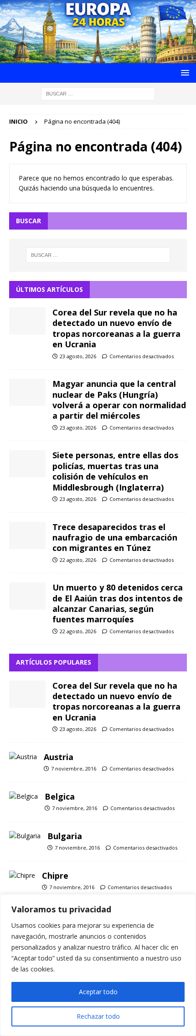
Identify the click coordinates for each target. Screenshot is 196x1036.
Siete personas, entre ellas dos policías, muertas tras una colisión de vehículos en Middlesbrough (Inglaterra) (115, 471)
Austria (58, 756)
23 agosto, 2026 (78, 356)
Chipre (55, 875)
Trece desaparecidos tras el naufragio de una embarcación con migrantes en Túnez (114, 537)
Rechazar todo (98, 1016)
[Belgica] (23, 796)
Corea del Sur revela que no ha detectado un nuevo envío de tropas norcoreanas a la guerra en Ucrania (116, 328)
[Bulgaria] (25, 836)
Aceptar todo (98, 991)
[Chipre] (22, 876)
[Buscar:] (98, 93)
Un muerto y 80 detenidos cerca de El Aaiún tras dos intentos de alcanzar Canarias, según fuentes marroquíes (117, 603)
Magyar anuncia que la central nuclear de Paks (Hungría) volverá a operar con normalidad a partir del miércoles (119, 399)
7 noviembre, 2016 (73, 768)
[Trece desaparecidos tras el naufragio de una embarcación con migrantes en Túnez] (27, 535)
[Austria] (23, 757)
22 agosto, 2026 (78, 559)
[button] (183, 72)
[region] (98, 965)
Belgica (60, 796)
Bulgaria (64, 836)
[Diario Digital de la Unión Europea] (98, 57)
